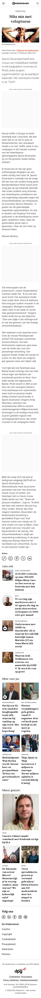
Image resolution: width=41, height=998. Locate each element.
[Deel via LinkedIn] (29, 558)
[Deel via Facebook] (17, 558)
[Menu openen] (3, 3)
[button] (11, 980)
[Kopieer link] (4, 558)
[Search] (37, 3)
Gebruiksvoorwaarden (29, 980)
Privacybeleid (26, 977)
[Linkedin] (9, 917)
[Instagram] (20, 917)
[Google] (3, 917)
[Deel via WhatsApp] (10, 558)
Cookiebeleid (14, 977)
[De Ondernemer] (20, 3)
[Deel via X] (23, 558)
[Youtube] (25, 917)
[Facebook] (14, 917)
